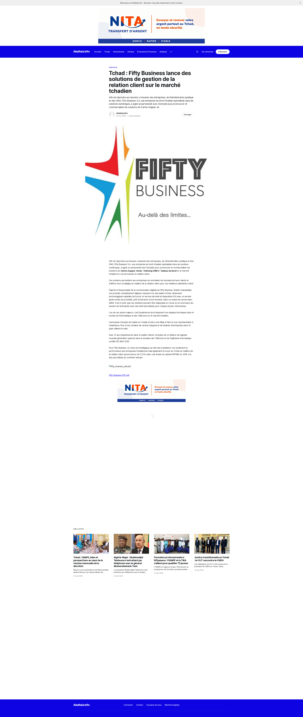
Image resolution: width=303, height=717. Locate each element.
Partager (188, 114)
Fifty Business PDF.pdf (119, 375)
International (118, 52)
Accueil (97, 52)
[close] (300, 3)
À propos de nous (153, 705)
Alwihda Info (81, 51)
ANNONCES (113, 67)
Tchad (107, 52)
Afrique (130, 52)
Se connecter (207, 52)
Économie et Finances (146, 52)
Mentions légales (172, 705)
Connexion (128, 705)
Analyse (163, 52)
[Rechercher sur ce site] (197, 52)
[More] (171, 52)
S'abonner (222, 52)
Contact (139, 705)
